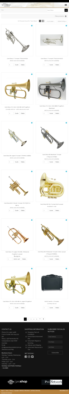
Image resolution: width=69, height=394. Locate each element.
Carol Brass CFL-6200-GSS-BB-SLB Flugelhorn (17, 107)
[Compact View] (39, 21)
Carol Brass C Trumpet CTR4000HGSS (17, 58)
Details (23, 64)
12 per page (50, 21)
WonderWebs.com (64, 390)
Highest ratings (62, 21)
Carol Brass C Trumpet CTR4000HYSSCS (52, 58)
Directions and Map (8, 349)
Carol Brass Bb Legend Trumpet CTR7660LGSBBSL (17, 155)
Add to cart (17, 259)
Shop (2, 10)
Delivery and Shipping (34, 345)
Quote (16, 64)
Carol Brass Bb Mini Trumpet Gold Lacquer (51, 204)
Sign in (2, 390)
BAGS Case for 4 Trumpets (52, 301)
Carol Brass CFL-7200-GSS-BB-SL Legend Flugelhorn (17, 301)
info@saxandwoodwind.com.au (11, 347)
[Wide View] (42, 21)
